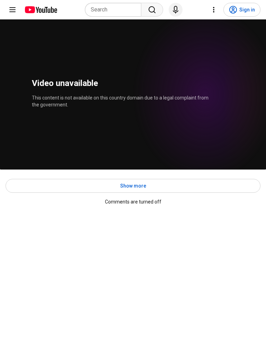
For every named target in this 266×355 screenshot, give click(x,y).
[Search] (152, 10)
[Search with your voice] (176, 10)
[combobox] (115, 10)
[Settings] (214, 10)
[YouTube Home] (40, 9)
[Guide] (12, 10)
